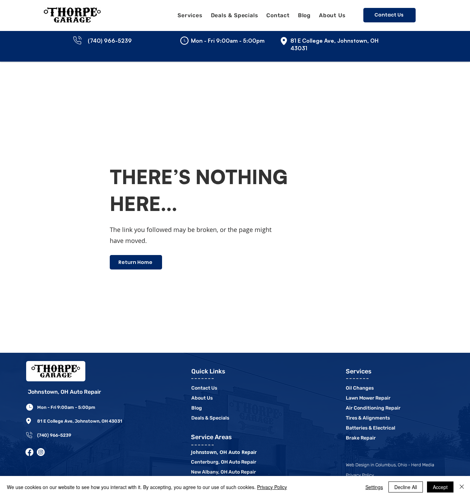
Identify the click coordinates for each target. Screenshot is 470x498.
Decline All (405, 487)
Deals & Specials (210, 418)
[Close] (462, 486)
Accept (440, 487)
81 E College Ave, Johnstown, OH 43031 (79, 421)
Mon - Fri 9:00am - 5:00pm (66, 407)
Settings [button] (374, 487)
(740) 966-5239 (54, 435)
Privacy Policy (272, 487)
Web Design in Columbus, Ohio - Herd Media (390, 464)
